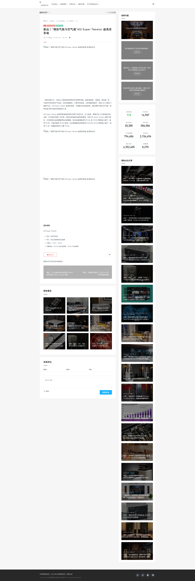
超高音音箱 (60, 25)
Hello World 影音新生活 (58, 574)
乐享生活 (72, 4)
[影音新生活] (44, 4)
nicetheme (78, 577)
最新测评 (63, 4)
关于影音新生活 (92, 4)
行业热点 (54, 4)
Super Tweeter (51, 25)
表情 (47, 391)
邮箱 (68, 370)
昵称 (45, 370)
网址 (90, 369)
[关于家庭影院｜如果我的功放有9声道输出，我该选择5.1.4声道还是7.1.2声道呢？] (57, 261)
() (51, 255)
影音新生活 (52, 577)
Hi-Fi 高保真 (49, 37)
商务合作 (70, 574)
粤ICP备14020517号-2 (61, 577)
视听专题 (81, 4)
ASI (45, 25)
